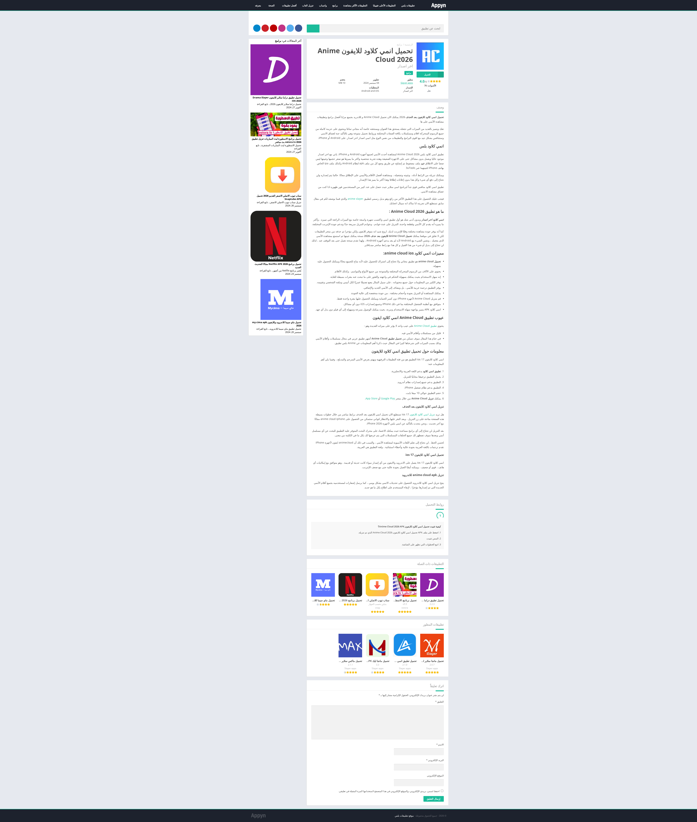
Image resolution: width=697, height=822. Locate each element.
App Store (372, 398)
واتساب (323, 5)
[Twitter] (290, 28)
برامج (335, 5)
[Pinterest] (265, 28)
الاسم (440, 753)
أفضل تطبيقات (289, 5)
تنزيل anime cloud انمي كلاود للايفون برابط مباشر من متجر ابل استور (395, 524)
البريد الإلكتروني (435, 769)
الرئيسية (409, 44)
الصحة (271, 5)
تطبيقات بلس (408, 5)
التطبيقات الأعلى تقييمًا (384, 5)
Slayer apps (407, 82)
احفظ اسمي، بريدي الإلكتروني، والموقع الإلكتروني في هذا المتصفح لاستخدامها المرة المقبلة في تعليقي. (389, 800)
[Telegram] (256, 28)
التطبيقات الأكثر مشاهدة (355, 5)
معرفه (258, 5)
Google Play (388, 398)
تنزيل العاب (307, 5)
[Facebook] (298, 28)
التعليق (439, 710)
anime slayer (355, 198)
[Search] (313, 28)
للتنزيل (427, 74)
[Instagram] (282, 28)
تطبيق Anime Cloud (425, 325)
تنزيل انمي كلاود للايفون (422, 414)
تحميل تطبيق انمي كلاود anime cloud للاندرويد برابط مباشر (401, 516)
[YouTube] (273, 28)
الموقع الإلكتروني (435, 784)
